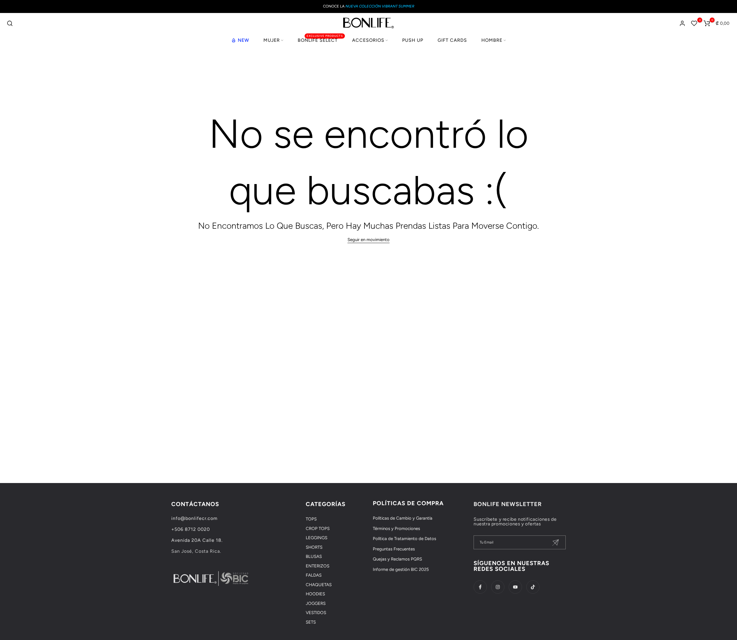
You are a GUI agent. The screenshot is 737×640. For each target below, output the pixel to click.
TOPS (311, 519)
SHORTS (314, 547)
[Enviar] (555, 542)
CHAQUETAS (319, 584)
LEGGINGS (316, 537)
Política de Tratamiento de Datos (404, 538)
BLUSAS (314, 556)
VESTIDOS (316, 612)
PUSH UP (412, 40)
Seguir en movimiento (368, 239)
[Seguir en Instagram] (497, 587)
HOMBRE (491, 40)
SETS (311, 622)
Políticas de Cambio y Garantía (402, 518)
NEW (243, 40)
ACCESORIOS (368, 40)
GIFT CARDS (452, 40)
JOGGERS (316, 603)
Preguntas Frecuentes (394, 549)
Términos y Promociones (396, 528)
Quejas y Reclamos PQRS (397, 559)
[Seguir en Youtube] (515, 587)
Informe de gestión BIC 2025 (401, 569)
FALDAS (314, 575)
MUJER (271, 40)
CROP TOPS (318, 528)
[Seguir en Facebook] (480, 587)
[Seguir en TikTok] (533, 587)
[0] (694, 23)
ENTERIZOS (317, 566)
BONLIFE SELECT (320, 40)
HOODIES (315, 594)
